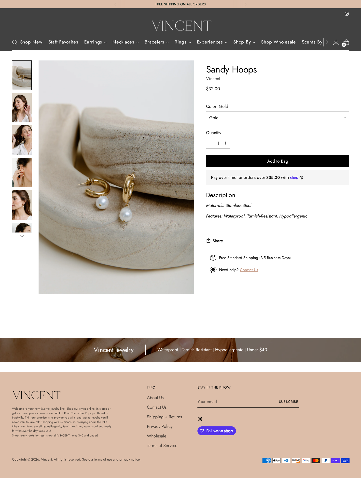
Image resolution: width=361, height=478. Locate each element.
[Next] (245, 4)
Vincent (213, 78)
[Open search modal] (15, 42)
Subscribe (288, 401)
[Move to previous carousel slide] (334, 321)
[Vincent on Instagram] (347, 14)
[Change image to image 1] (22, 75)
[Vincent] (180, 25)
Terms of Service (162, 445)
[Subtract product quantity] (210, 143)
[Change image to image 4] (22, 172)
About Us (155, 397)
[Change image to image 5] (22, 205)
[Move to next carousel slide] (345, 321)
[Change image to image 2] (22, 107)
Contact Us (249, 269)
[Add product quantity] (225, 143)
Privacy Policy (160, 426)
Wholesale (156, 436)
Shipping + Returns (164, 417)
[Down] (22, 236)
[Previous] (115, 4)
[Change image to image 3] (22, 140)
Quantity (213, 132)
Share (217, 241)
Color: (217, 106)
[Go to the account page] (336, 42)
